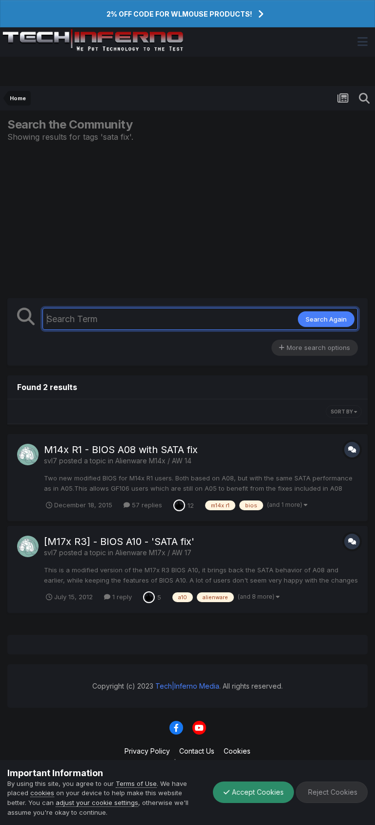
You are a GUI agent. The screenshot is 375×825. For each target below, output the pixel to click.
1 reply (121, 597)
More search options (317, 347)
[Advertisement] (187, 220)
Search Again (326, 319)
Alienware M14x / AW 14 (153, 460)
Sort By (342, 411)
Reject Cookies (331, 792)
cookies (42, 793)
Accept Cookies (257, 792)
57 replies (146, 505)
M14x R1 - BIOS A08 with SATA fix (121, 450)
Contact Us (196, 751)
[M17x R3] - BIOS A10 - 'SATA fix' (119, 541)
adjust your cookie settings (97, 802)
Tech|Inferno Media (187, 686)
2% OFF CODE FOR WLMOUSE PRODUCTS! (179, 14)
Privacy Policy (147, 751)
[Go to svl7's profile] (28, 454)
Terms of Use (136, 783)
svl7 (50, 460)
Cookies (237, 751)
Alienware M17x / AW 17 (153, 552)
